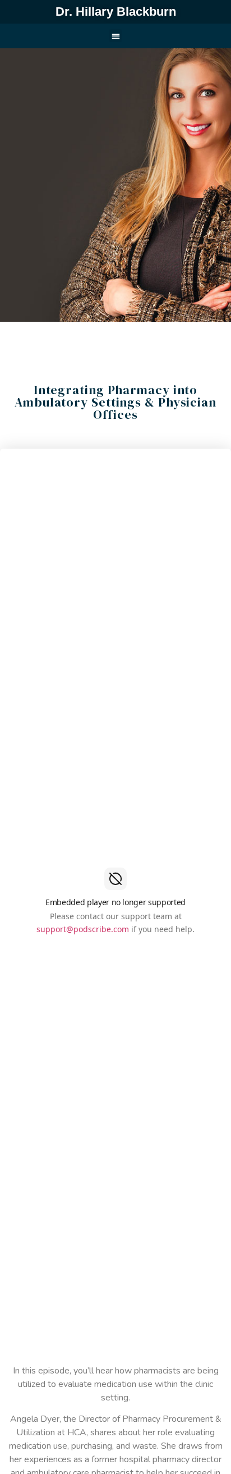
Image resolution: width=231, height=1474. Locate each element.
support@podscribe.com (82, 929)
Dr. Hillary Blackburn (116, 11)
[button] (115, 35)
